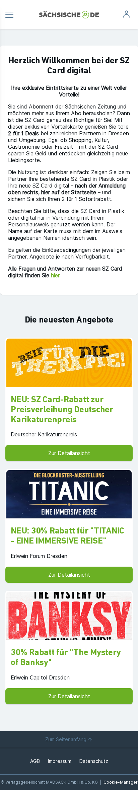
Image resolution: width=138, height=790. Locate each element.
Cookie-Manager (121, 782)
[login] (126, 16)
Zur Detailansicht (69, 453)
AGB (35, 761)
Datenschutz (93, 761)
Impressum (59, 761)
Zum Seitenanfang (65, 739)
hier (55, 275)
